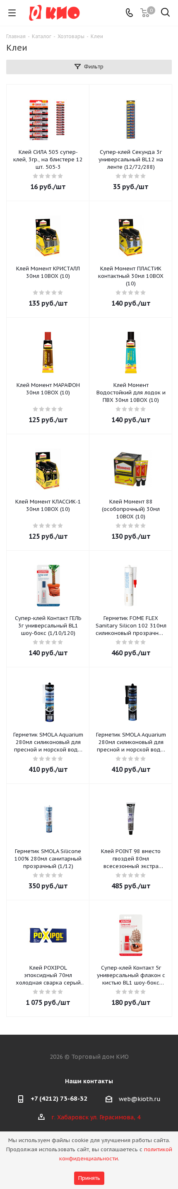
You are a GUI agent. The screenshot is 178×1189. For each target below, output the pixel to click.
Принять (89, 1178)
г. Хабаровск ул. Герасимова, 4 (95, 1117)
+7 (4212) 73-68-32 (59, 1098)
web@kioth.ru (140, 1099)
